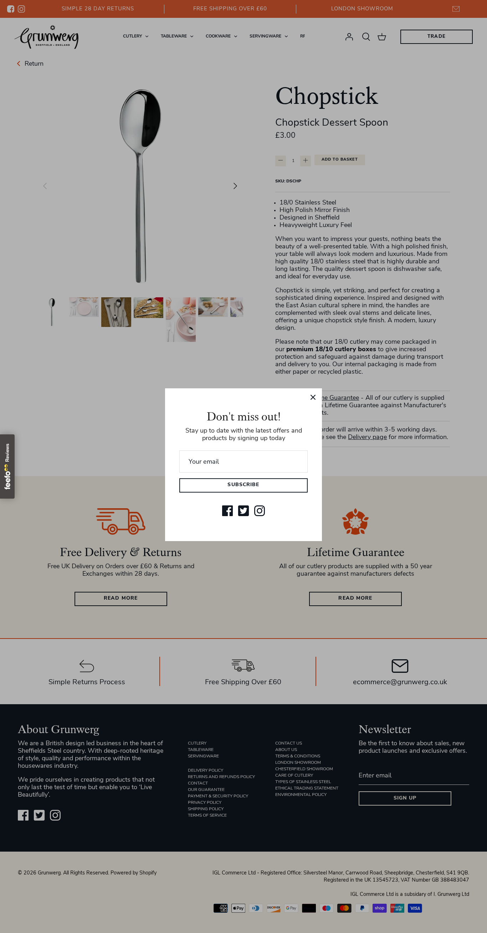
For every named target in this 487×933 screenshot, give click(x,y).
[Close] (313, 397)
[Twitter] (243, 510)
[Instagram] (259, 510)
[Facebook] (227, 510)
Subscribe (243, 485)
